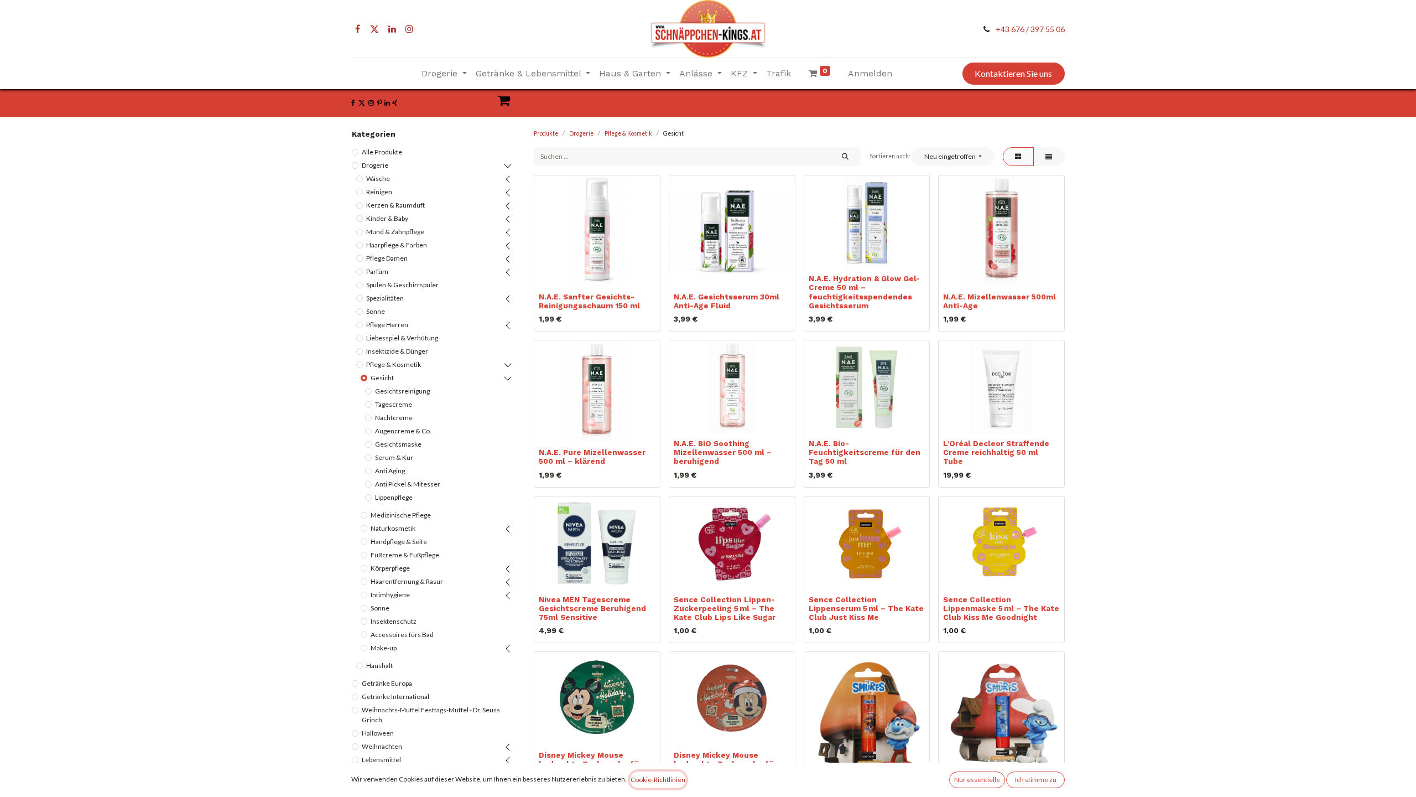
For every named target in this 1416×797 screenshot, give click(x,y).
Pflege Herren (387, 324)
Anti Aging (390, 471)
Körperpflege (390, 568)
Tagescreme (393, 404)
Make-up (384, 648)
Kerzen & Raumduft (395, 205)
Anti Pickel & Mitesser (407, 484)
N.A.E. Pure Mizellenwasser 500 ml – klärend (592, 456)
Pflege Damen (387, 258)
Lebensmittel (381, 759)
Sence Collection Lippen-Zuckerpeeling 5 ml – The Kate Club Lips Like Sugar (724, 608)
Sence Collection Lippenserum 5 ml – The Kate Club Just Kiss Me (866, 608)
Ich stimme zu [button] (1035, 779)
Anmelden (870, 73)
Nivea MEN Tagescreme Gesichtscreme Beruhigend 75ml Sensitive (592, 608)
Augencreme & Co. (403, 431)
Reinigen (379, 192)
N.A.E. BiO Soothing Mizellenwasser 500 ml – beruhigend (723, 452)
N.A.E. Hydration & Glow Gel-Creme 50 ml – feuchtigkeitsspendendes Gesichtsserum (864, 292)
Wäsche (378, 178)
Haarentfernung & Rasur (407, 581)
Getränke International (395, 696)
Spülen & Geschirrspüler (402, 285)
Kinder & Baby (387, 218)
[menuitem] (778, 74)
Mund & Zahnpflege (395, 231)
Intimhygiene (390, 595)
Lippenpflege (394, 497)
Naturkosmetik (393, 528)
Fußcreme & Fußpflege (405, 555)
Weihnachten (382, 746)
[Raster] (1018, 156)
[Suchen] (845, 156)
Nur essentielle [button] (977, 779)
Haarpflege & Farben (396, 245)
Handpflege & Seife (399, 541)
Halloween (378, 733)
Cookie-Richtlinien (658, 779)
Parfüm (377, 271)
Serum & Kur (394, 457)
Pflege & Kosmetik (393, 364)
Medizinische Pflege (401, 515)
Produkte (546, 133)
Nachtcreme (394, 417)
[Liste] (1049, 156)
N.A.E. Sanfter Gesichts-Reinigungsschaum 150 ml (589, 301)
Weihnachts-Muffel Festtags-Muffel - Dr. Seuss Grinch (431, 715)
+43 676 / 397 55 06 (1030, 29)
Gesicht (382, 378)
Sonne (375, 311)
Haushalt (379, 665)
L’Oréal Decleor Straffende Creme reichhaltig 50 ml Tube (996, 452)
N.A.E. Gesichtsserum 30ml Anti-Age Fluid (726, 301)
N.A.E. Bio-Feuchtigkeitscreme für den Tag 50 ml (864, 452)
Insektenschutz (394, 621)
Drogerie (375, 165)
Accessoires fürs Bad (402, 634)
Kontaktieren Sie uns (1013, 73)
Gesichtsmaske (398, 444)
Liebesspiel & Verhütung (402, 338)
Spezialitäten (385, 298)
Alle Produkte (382, 152)
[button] (953, 156)
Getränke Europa (387, 683)
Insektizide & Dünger (397, 351)
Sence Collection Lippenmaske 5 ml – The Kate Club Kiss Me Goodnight (1001, 608)
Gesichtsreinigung (402, 391)
